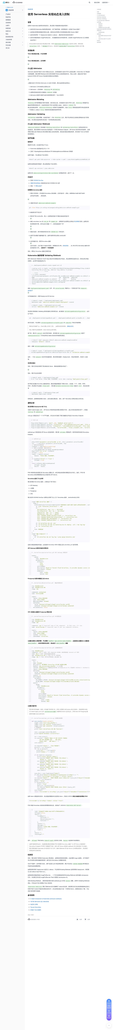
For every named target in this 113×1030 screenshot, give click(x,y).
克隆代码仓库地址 (35, 183)
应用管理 (8, 22)
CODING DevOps (38, 180)
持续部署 (30, 9)
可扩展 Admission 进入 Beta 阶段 (39, 901)
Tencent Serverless (35, 907)
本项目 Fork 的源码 (35, 910)
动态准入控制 (34, 904)
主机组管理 (9, 39)
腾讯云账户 (39, 186)
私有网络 (76, 221)
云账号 (7, 25)
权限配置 (8, 20)
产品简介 (8, 14)
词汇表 (7, 48)
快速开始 (8, 17)
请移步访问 (70, 326)
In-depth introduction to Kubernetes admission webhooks (46, 899)
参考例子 (30, 290)
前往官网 (97, 2)
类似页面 (65, 245)
